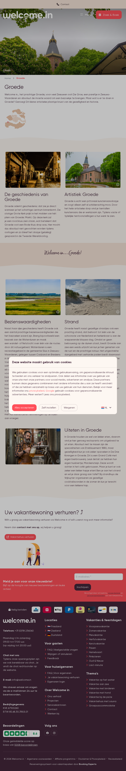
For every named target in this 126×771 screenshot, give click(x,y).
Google (50, 390)
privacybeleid (36, 390)
